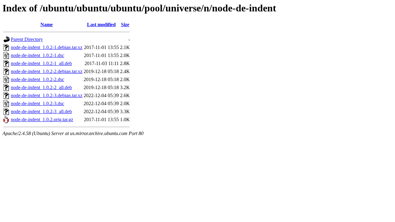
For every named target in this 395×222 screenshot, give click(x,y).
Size (125, 24)
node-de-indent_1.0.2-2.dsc (37, 79)
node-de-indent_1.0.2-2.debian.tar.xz (46, 71)
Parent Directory (27, 39)
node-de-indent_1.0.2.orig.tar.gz (42, 119)
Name (46, 24)
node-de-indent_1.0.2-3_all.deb (41, 111)
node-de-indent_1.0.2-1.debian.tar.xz (46, 47)
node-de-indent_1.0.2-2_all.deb (41, 87)
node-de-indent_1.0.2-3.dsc (37, 103)
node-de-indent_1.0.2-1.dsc (37, 55)
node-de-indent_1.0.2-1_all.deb (41, 63)
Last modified (101, 24)
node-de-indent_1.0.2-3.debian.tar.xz (46, 95)
